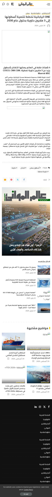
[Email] (5, 179)
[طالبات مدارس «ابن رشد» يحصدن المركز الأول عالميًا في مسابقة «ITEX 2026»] (13, 374)
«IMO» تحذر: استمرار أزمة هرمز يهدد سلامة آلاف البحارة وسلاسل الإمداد (40, 355)
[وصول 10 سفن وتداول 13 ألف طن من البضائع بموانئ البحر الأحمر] (43, 270)
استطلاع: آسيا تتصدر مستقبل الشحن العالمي (15, 354)
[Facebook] (24, 179)
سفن (28, 13)
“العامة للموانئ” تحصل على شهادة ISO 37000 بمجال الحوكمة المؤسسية (19, 293)
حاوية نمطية (42, 171)
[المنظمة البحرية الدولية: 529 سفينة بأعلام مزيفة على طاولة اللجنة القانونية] (43, 283)
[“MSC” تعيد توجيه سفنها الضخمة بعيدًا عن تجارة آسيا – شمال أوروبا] (43, 308)
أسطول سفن (35, 168)
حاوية (14, 168)
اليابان (23, 168)
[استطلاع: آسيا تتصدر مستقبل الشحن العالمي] (13, 341)
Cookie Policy (28, 489)
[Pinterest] (11, 179)
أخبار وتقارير (46, 13)
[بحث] (3, 4)
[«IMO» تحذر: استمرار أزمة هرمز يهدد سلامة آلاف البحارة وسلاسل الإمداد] (38, 341)
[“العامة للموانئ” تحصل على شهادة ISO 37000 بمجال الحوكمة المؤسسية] (43, 295)
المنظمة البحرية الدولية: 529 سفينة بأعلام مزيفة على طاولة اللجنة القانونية (21, 281)
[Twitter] (17, 179)
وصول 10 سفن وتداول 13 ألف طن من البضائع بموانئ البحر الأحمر (19, 268)
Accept (26, 494)
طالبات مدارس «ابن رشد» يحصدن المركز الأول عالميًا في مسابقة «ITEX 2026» (14, 388)
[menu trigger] (47, 4)
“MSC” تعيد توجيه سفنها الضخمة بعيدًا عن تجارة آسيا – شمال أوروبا (20, 306)
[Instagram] (40, 407)
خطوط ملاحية (36, 13)
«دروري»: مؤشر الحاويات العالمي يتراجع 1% (40, 387)
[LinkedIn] (35, 407)
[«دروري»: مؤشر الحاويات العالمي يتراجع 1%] (38, 374)
